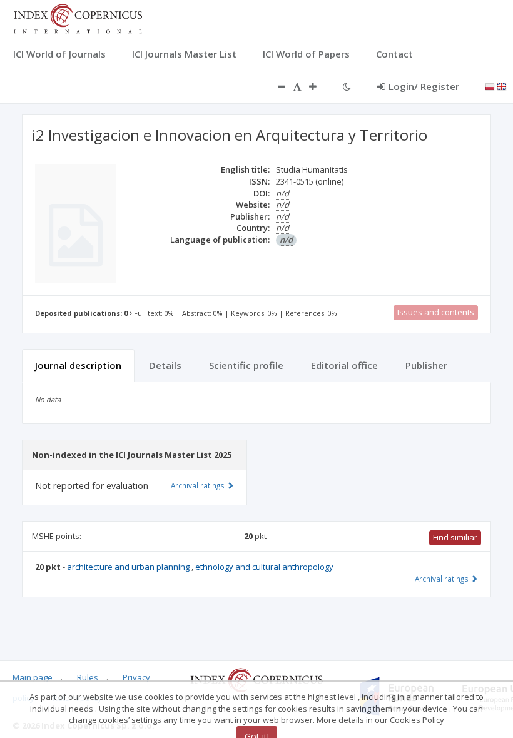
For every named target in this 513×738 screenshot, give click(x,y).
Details (165, 365)
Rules (87, 677)
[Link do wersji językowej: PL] (490, 85)
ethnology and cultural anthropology (264, 566)
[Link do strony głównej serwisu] (77, 17)
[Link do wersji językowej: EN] (502, 85)
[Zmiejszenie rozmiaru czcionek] (275, 86)
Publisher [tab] (426, 365)
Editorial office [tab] (344, 365)
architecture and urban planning (129, 566)
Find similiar (455, 537)
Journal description (78, 365)
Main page (33, 677)
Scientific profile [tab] (246, 365)
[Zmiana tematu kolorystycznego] (347, 86)
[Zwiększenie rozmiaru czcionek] (319, 86)
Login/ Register (424, 86)
